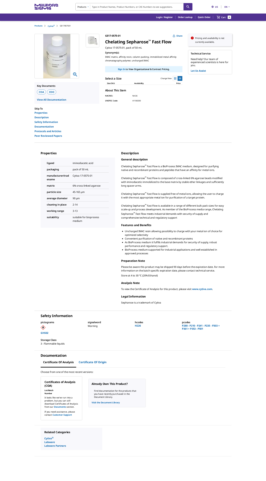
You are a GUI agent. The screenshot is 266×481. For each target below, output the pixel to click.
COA (41, 92)
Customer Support (62, 414)
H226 (138, 325)
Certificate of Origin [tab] (93, 362)
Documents (60, 406)
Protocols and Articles (47, 131)
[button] (164, 17)
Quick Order (204, 17)
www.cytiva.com (202, 289)
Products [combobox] (81, 6)
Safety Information (46, 122)
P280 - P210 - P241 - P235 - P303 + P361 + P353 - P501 (201, 327)
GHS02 (44, 333)
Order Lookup (185, 17)
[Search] (187, 6)
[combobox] (133, 6)
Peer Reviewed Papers (48, 136)
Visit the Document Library (106, 402)
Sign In (121, 69)
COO (51, 92)
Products (38, 25)
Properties (40, 112)
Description (41, 117)
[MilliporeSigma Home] (46, 7)
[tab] (41, 25)
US (216, 6)
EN (225, 6)
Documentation (44, 126)
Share (179, 35)
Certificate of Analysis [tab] (58, 362)
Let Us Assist (198, 70)
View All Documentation (51, 99)
